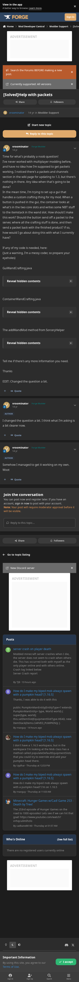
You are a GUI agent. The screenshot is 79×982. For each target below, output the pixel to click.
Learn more (7, 6)
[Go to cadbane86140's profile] (8, 801)
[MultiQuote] (4, 391)
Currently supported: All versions (30, 84)
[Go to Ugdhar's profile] (8, 737)
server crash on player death (32, 649)
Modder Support (48, 112)
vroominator (16, 112)
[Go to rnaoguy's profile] (8, 691)
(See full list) (65, 839)
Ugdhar (21, 765)
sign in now (22, 503)
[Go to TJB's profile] (8, 649)
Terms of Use (11, 966)
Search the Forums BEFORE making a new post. (34, 72)
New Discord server (22, 568)
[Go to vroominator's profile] (5, 113)
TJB (18, 682)
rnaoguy (21, 727)
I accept (68, 962)
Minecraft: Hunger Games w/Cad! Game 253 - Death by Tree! (43, 802)
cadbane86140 (24, 825)
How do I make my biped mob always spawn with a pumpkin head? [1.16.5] (42, 693)
